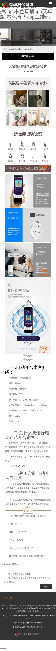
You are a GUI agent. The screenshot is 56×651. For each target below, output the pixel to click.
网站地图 (4, 649)
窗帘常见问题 (27, 608)
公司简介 (36, 611)
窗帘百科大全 (15, 608)
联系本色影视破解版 (41, 608)
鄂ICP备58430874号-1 (35, 627)
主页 (5, 49)
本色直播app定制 (15, 49)
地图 (29, 611)
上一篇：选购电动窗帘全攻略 (17, 574)
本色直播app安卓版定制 (32, 605)
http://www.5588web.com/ (13, 564)
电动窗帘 (27, 49)
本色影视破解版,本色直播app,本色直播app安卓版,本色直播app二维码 (26, 11)
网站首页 (3, 605)
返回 (46, 587)
